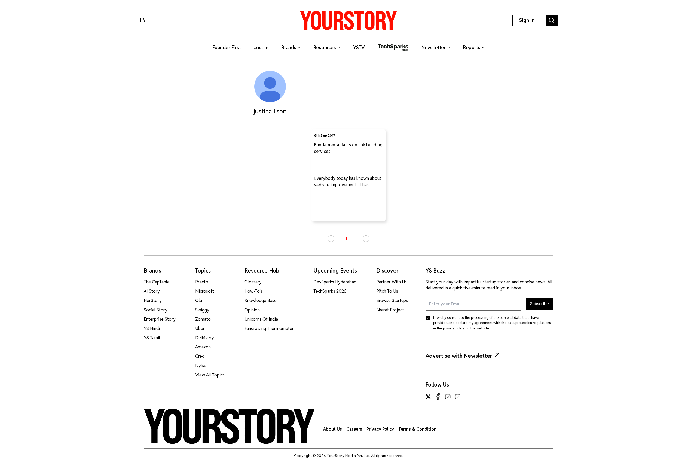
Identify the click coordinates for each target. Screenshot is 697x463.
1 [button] (346, 239)
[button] (331, 238)
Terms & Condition (417, 429)
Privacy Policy (380, 429)
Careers (354, 429)
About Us (332, 429)
